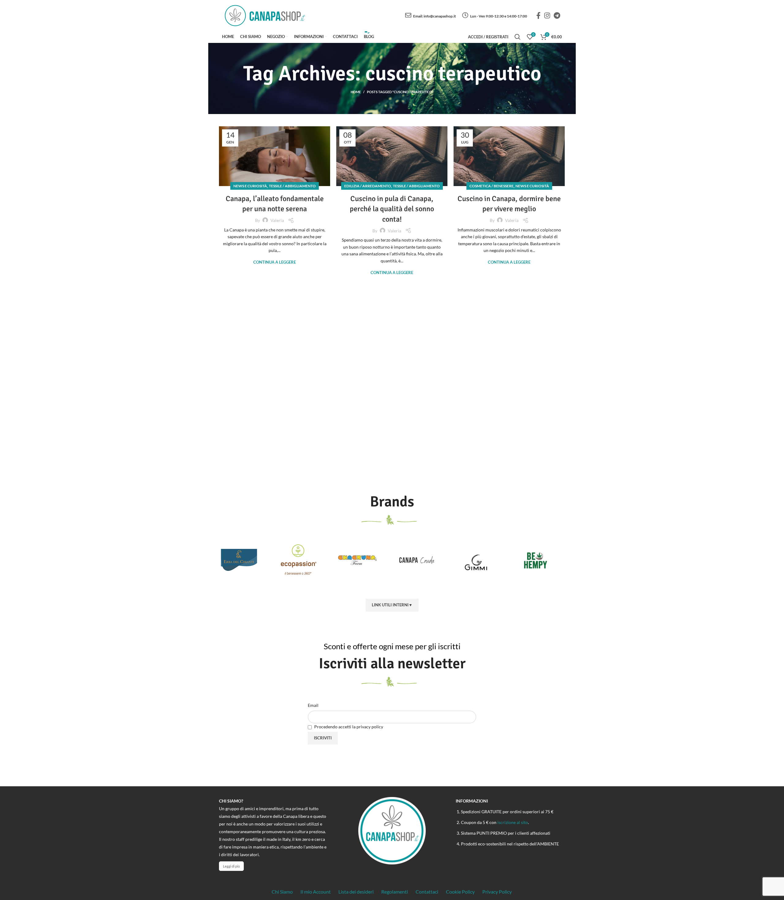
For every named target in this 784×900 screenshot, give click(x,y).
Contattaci (427, 891)
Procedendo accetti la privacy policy (348, 726)
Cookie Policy (460, 891)
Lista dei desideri (356, 891)
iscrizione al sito (512, 822)
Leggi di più (231, 866)
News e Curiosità (250, 186)
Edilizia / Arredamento (367, 186)
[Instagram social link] (547, 15)
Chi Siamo (282, 891)
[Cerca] (517, 37)
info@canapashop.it (440, 16)
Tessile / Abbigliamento (292, 186)
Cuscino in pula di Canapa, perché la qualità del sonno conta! (392, 209)
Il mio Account (315, 891)
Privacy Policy (497, 891)
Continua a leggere (274, 262)
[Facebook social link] (538, 15)
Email (313, 705)
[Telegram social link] (557, 15)
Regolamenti (394, 891)
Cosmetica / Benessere (491, 186)
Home (356, 92)
